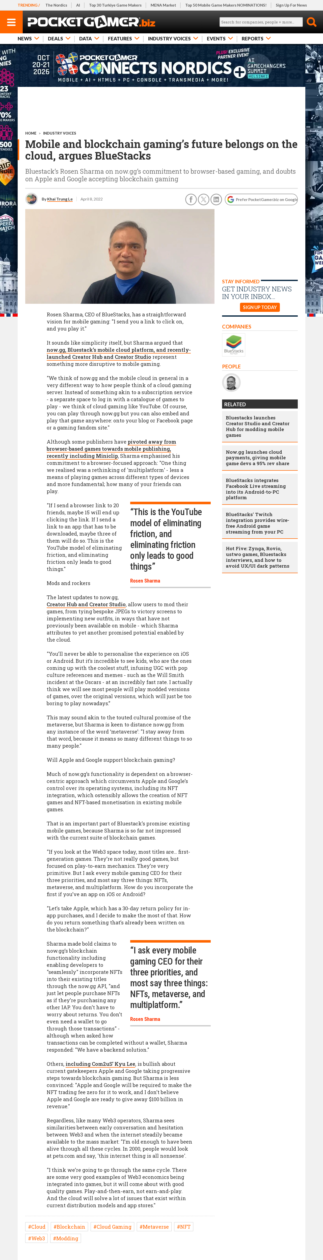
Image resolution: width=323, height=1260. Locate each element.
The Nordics (56, 5)
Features (120, 38)
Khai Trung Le (60, 198)
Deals (55, 38)
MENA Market (163, 5)
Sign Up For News (291, 5)
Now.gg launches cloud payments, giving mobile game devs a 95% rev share (257, 458)
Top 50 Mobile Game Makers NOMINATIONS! (226, 5)
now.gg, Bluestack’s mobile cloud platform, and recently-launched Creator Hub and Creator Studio (119, 353)
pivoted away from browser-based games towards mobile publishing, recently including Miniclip (111, 448)
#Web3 (36, 1238)
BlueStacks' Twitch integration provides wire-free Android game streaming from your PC (257, 523)
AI (78, 5)
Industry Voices (169, 38)
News (25, 38)
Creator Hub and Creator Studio (86, 604)
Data (85, 38)
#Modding (65, 1238)
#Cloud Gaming (112, 1226)
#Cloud (36, 1226)
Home (30, 133)
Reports (252, 38)
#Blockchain (69, 1226)
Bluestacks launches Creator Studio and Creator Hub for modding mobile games (257, 426)
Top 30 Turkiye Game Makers (115, 5)
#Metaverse (154, 1226)
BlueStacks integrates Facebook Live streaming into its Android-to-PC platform (256, 488)
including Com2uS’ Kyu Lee (100, 1064)
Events (216, 38)
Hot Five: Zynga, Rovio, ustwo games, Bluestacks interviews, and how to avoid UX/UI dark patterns (257, 557)
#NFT (184, 1226)
